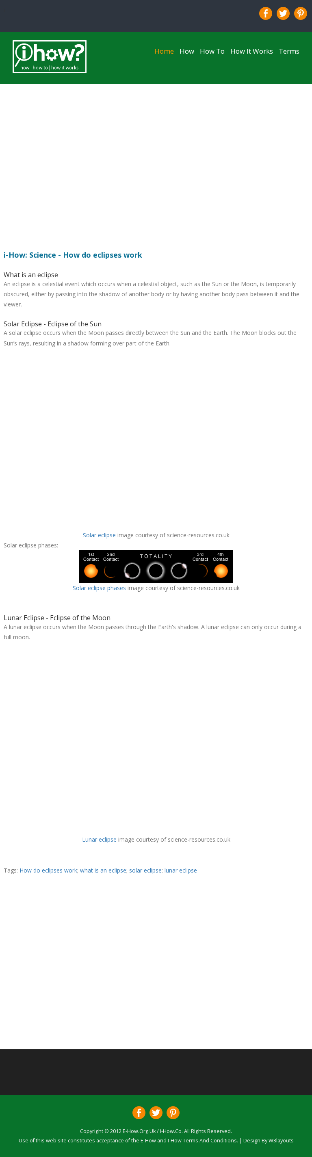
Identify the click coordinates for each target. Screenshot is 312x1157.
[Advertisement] (156, 164)
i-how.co (170, 1131)
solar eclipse (145, 870)
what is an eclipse (103, 870)
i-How (174, 1140)
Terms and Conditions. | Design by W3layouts (238, 1140)
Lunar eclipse (99, 839)
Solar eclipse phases (99, 588)
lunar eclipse (181, 870)
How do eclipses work (48, 870)
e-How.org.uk (138, 1131)
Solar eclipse (99, 535)
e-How (148, 1140)
